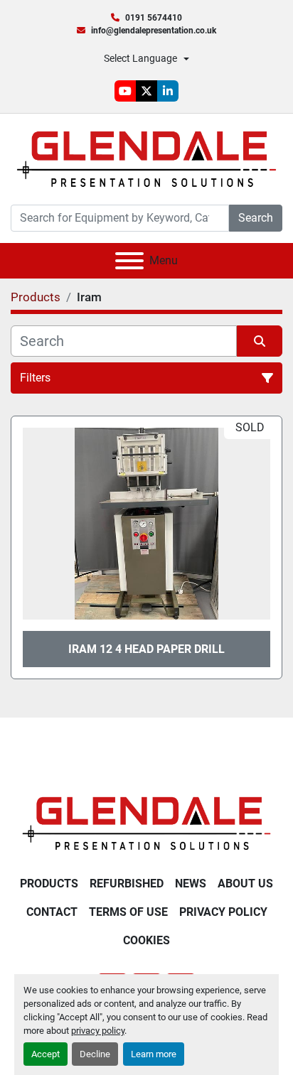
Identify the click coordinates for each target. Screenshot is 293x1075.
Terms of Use (128, 912)
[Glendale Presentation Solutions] (146, 822)
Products (49, 883)
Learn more (153, 1054)
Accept (45, 1054)
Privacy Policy (223, 912)
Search (255, 218)
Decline (95, 1054)
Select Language (140, 58)
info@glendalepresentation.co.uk (153, 31)
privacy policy (97, 1030)
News (190, 883)
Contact (52, 912)
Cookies (146, 940)
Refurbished (127, 883)
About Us (245, 883)
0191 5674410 (153, 18)
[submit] (259, 341)
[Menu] (129, 261)
